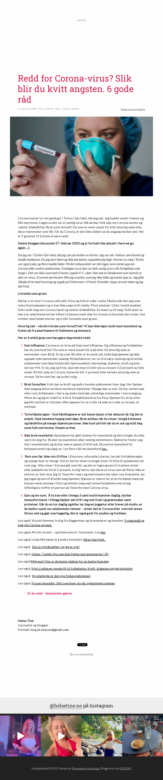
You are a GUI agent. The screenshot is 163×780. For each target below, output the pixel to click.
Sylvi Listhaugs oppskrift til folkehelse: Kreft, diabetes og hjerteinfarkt (82, 568)
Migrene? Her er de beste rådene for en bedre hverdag (70, 561)
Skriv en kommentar (81, 654)
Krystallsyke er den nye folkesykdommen (61, 576)
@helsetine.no (66, 705)
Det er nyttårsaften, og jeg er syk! (56, 547)
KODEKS (125, 768)
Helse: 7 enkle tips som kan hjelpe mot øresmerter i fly (70, 554)
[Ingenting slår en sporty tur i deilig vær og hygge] (102, 736)
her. (105, 449)
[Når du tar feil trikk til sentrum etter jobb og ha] (142, 736)
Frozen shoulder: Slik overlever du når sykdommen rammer (73, 583)
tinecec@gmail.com (55, 629)
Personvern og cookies (86, 768)
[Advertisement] (81, 44)
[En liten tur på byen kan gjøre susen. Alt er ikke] (20, 736)
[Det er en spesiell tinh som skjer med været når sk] (61, 736)
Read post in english (133, 109)
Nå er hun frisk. (94, 539)
